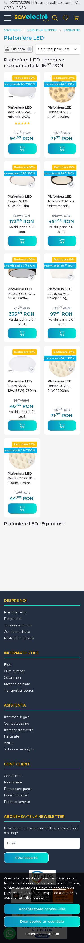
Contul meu (13, 776)
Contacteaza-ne (16, 724)
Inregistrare (13, 782)
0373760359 (20, 3)
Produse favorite (17, 802)
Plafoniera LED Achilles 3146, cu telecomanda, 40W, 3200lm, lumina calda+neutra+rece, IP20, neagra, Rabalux (61, 201)
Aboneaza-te (26, 857)
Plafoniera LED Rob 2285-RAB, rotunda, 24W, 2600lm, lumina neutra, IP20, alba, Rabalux (22, 112)
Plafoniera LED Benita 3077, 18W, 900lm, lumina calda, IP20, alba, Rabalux (22, 478)
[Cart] (76, 18)
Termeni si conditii (18, 625)
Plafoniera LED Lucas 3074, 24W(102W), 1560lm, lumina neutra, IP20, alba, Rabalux (61, 294)
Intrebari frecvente (18, 730)
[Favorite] (65, 18)
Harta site (11, 736)
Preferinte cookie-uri (42, 934)
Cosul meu (12, 678)
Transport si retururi (19, 691)
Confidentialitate (17, 632)
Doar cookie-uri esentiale (42, 921)
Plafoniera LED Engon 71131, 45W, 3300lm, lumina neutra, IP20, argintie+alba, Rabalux (20, 201)
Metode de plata (17, 684)
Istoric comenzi (16, 795)
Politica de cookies (51, 888)
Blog (7, 665)
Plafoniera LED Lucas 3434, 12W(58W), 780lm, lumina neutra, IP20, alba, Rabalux (22, 386)
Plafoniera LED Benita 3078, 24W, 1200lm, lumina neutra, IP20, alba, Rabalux (59, 386)
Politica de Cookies (19, 638)
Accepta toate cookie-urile (42, 909)
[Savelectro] (30, 18)
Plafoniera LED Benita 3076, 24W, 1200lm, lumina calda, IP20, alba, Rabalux (59, 112)
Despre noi (12, 619)
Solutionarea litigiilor (19, 749)
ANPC (9, 743)
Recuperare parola (18, 789)
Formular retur (15, 612)
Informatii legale (17, 717)
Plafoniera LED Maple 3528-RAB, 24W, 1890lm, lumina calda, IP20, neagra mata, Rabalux (22, 294)
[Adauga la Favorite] (31, 95)
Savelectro (12, 30)
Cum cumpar (14, 671)
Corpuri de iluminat (42, 30)
